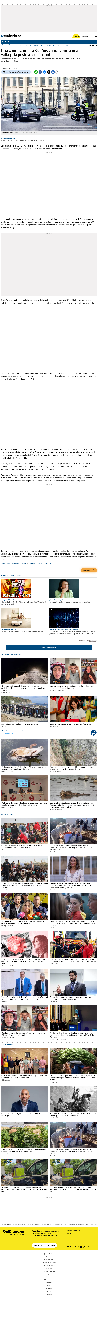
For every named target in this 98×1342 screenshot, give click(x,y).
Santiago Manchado (7, 926)
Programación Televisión (55, 1224)
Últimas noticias (6, 45)
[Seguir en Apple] (70, 1233)
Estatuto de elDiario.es (49, 1262)
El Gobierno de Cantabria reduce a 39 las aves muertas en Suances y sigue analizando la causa (24, 768)
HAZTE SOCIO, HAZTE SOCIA (44, 1245)
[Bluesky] (44, 72)
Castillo (27, 1224)
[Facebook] (90, 45)
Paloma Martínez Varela (57, 690)
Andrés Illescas (54, 852)
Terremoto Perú (94, 2)
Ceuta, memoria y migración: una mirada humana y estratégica (22, 1114)
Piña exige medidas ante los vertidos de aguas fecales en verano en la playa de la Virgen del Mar (72, 768)
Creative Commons (49, 1265)
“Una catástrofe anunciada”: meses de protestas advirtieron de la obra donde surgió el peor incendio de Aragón (23, 688)
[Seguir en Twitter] (71, 1247)
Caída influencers (86, 2)
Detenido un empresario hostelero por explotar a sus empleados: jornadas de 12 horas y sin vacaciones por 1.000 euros (73, 1189)
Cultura (28, 45)
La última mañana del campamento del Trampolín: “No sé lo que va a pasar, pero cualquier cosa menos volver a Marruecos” (24, 885)
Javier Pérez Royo (55, 726)
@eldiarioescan (8, 733)
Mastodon (49, 1294)
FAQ (49, 1274)
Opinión (15, 45)
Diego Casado (54, 963)
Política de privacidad (49, 1271)
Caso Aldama (15, 2)
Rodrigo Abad (5, 1154)
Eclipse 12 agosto (21, 1224)
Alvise (62, 2)
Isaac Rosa (4, 726)
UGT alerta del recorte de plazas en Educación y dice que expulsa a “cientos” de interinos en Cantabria (24, 804)
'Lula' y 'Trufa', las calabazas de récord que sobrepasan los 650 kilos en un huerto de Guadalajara (23, 1150)
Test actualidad (64, 1224)
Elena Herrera (54, 1001)
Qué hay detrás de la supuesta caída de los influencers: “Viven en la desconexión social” (71, 687)
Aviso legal (49, 1268)
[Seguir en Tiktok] (84, 1247)
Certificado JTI (49, 1291)
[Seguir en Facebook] (73, 1247)
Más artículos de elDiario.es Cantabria (15, 731)
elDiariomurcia (5, 1080)
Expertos (88, 1224)
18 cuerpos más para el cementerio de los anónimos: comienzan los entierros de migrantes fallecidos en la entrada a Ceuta (71, 847)
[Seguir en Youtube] (81, 1247)
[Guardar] (57, 72)
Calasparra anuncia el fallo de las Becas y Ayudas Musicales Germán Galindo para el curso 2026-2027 (24, 1076)
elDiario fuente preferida (35, 1224)
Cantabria (6, 41)
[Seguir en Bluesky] (68, 1247)
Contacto (56, 45)
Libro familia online (45, 1224)
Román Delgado (54, 1082)
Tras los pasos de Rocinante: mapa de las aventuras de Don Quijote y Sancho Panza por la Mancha (73, 1114)
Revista (49, 1285)
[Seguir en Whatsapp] (86, 1247)
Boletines (49, 1288)
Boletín (41, 45)
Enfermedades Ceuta (31, 2)
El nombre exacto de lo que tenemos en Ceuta (19, 724)
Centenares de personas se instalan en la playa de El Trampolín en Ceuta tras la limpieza (21, 846)
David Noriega (54, 890)
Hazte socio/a (76, 36)
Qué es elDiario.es (49, 1254)
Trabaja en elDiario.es (49, 1259)
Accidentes (32, 563)
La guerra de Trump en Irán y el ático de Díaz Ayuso (70, 724)
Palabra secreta (81, 1224)
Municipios (15, 563)
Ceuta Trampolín (22, 2)
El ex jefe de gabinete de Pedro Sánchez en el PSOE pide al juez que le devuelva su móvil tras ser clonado (24, 998)
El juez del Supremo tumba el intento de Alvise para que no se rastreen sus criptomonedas (72, 998)
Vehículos (39, 563)
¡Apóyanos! (64, 45)
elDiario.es (4, 850)
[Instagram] (96, 45)
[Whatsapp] (36, 72)
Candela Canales (6, 692)
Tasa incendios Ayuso (49, 2)
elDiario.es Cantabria (8, 138)
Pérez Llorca (57, 2)
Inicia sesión (85, 36)
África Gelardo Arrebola (8, 966)
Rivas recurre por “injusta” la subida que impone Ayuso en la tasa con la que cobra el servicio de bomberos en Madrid (73, 960)
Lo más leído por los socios (11, 654)
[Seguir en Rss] (89, 1247)
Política (22, 45)
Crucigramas (14, 1224)
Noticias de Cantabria (73, 1224)
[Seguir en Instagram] (78, 1247)
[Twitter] (87, 45)
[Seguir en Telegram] (75, 1247)
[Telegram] (93, 45)
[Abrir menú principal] (96, 36)
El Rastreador (54, 928)
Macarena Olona (40, 2)
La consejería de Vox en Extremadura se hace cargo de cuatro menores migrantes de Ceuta (22, 922)
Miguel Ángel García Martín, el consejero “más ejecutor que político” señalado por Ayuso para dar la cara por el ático (23, 961)
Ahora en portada (7, 814)
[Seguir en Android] (68, 1233)
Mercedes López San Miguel (58, 1039)
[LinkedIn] (53, 72)
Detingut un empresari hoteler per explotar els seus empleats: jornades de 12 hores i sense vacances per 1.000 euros (24, 1189)
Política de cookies (49, 1280)
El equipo (49, 1257)
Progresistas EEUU (68, 2)
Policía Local (48, 563)
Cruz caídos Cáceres (77, 2)
